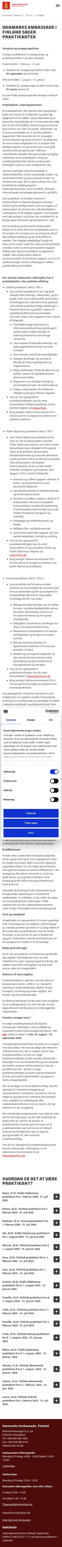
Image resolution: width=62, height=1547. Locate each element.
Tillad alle (31, 813)
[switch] (54, 781)
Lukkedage (8, 1466)
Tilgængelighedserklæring (17, 1504)
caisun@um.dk (18, 555)
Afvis (31, 833)
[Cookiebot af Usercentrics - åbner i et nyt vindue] (45, 711)
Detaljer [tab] (31, 720)
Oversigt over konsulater (16, 1520)
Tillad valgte (31, 823)
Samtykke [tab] (11, 720)
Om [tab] (51, 720)
